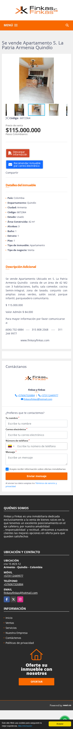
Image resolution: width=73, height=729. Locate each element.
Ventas (10, 623)
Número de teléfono (18, 440)
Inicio (9, 618)
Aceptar (60, 723)
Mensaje (11, 452)
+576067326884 (26, 395)
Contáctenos (13, 638)
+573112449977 (49, 395)
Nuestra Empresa (17, 633)
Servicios (11, 628)
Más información (25, 725)
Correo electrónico (16, 429)
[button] (64, 61)
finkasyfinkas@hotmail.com (38, 399)
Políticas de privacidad (20, 643)
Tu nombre (12, 418)
